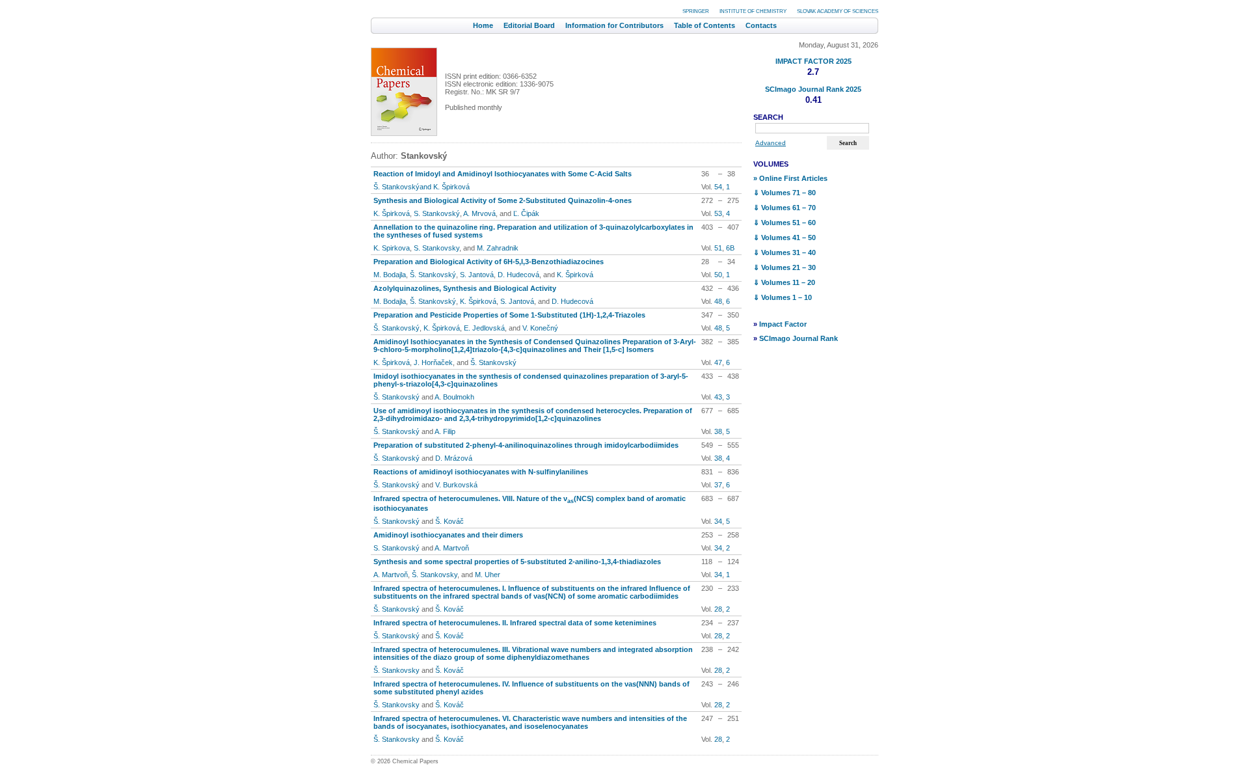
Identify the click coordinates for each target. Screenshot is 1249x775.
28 (718, 609)
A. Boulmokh (454, 397)
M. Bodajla (389, 275)
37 (718, 485)
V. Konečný (540, 328)
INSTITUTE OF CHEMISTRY (752, 11)
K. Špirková (391, 213)
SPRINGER (695, 11)
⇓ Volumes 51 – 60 (784, 222)
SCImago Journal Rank (798, 338)
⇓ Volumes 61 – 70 (784, 207)
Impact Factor (783, 324)
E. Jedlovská (484, 328)
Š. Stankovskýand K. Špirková (421, 187)
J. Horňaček (433, 362)
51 (718, 248)
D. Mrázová (453, 458)
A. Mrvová (479, 213)
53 (718, 213)
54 (718, 187)
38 (718, 431)
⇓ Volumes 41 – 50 (784, 237)
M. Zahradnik (497, 248)
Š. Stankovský (433, 275)
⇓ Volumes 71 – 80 (784, 193)
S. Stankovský (437, 213)
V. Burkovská (456, 485)
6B (730, 248)
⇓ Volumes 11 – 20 (784, 282)
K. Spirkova (391, 248)
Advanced (770, 142)
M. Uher (487, 574)
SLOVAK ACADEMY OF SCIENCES (837, 11)
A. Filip (445, 431)
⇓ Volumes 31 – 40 (784, 252)
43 (718, 397)
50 (718, 275)
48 (718, 301)
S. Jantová (477, 275)
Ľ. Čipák (526, 213)
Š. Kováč (449, 521)
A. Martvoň (452, 548)
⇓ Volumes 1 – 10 (782, 297)
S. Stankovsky (436, 248)
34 (718, 521)
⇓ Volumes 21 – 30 (784, 267)
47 (718, 362)
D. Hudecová (518, 275)
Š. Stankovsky (434, 574)
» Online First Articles (790, 178)
